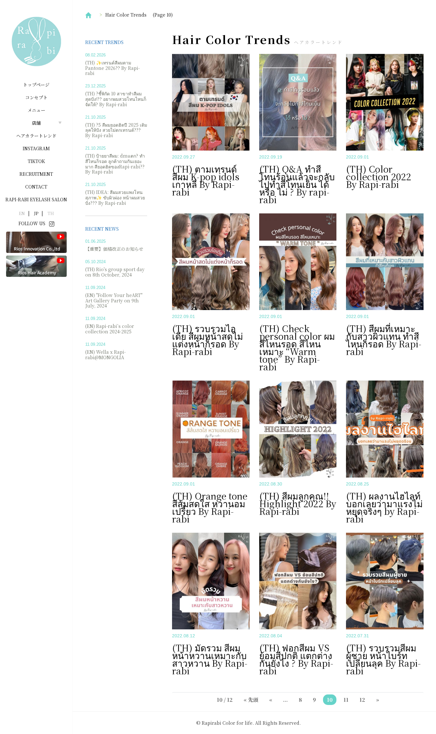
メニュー (36, 110)
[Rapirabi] (36, 41)
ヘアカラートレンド (36, 135)
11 (346, 699)
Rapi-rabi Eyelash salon (36, 199)
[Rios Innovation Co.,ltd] (36, 242)
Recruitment (36, 174)
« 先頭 (251, 699)
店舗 (36, 123)
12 (362, 699)
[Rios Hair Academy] (36, 266)
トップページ (36, 84)
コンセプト (36, 97)
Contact (36, 186)
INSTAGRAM (36, 148)
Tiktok (36, 161)
